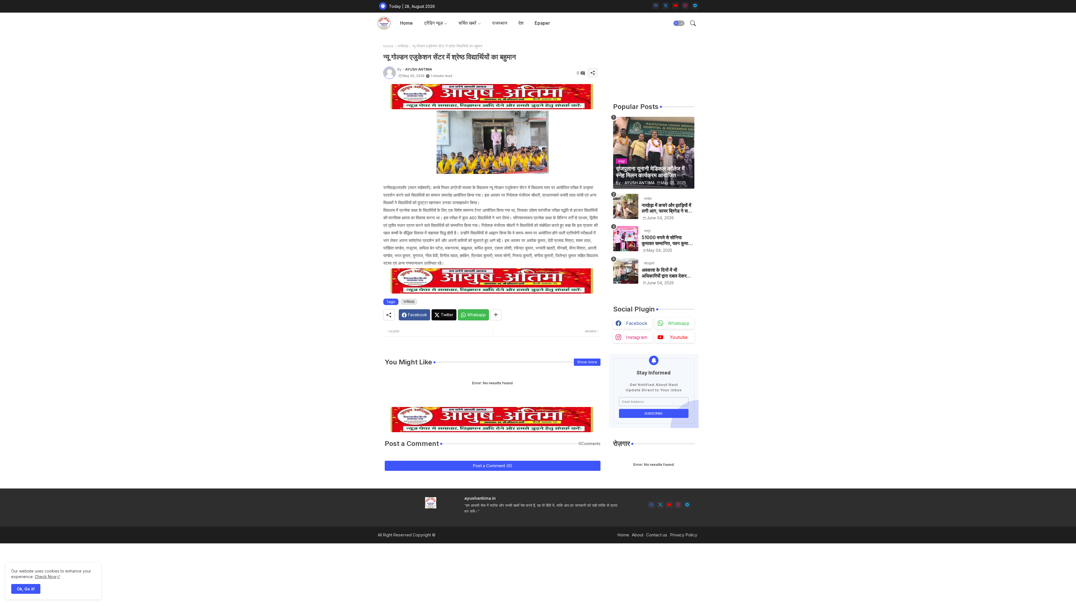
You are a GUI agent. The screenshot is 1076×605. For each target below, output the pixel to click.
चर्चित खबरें (467, 23)
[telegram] (695, 5)
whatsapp (678, 323)
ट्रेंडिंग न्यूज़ (433, 23)
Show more (587, 362)
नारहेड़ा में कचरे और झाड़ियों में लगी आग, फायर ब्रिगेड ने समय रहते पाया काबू (667, 208)
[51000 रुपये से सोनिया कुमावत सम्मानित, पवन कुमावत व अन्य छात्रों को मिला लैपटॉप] (625, 238)
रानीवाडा (402, 46)
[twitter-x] (665, 5)
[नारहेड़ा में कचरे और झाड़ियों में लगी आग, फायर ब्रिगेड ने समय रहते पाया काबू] (625, 206)
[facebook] (655, 5)
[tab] (406, 23)
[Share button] (495, 314)
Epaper (542, 23)
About (637, 534)
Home (406, 23)
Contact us (656, 534)
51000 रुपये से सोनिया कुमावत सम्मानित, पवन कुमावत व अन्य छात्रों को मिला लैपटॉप (667, 240)
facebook (636, 323)
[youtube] (675, 5)
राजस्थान (499, 23)
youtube (679, 337)
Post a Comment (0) (492, 465)
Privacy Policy (683, 534)
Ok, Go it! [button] (26, 589)
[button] (679, 23)
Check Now (45, 576)
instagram (636, 337)
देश (520, 23)
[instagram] (685, 5)
